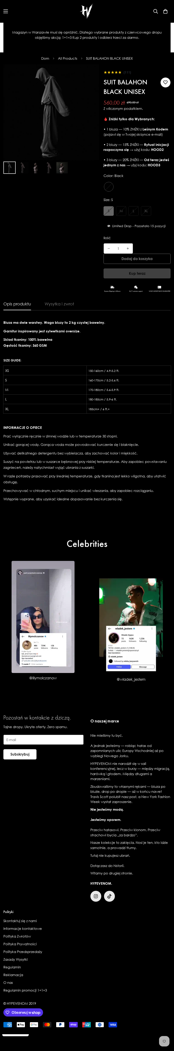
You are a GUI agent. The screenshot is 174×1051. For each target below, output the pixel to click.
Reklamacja (13, 975)
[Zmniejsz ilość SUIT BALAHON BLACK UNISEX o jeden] (109, 248)
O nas (8, 982)
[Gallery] (51, 119)
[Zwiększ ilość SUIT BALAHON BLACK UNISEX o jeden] (128, 248)
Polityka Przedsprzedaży (22, 952)
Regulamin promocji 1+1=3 (25, 990)
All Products (67, 58)
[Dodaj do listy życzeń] (165, 82)
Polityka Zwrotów (17, 936)
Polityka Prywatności (20, 944)
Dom (45, 58)
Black (108, 186)
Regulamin (12, 967)
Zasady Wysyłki (15, 959)
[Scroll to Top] (165, 1026)
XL (146, 211)
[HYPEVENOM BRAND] (87, 11)
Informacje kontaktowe (22, 928)
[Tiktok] (109, 896)
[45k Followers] (95, 896)
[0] (165, 11)
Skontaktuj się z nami (20, 921)
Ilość (107, 238)
